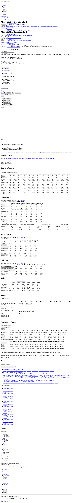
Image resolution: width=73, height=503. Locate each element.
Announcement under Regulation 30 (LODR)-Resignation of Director (30, 382)
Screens (5, 7)
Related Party (4, 201)
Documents (55, 26)
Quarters (24, 26)
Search (12, 367)
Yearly (7, 327)
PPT (4, 438)
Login (4, 14)
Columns (4, 161)
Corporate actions (4, 238)
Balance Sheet (36, 26)
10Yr (16, 92)
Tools (5, 11)
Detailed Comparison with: (7, 163)
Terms (2, 469)
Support (5, 484)
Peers (21, 26)
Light (5, 489)
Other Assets (4, 255)
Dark (5, 491)
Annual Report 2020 (8, 402)
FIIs (2, 334)
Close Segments (4, 172)
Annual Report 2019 (8, 404)
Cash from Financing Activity (7, 270)
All (15, 367)
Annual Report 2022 (8, 397)
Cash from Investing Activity (7, 268)
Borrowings (4, 245)
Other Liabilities (5, 246)
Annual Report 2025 (8, 389)
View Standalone (21, 171)
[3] (5, 60)
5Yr (13, 92)
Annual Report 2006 (8, 422)
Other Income (4, 182)
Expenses (3, 177)
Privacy (6, 469)
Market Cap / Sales (8, 104)
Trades (2, 329)
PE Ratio (6, 94)
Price (2, 94)
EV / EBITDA (7, 100)
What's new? (6, 475)
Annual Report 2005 (8, 425)
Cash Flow (42, 26)
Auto (5, 492)
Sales (3, 175)
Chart (14, 26)
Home (4, 5)
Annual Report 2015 (8, 415)
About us (5, 483)
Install (5, 478)
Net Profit (3, 190)
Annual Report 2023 (8, 394)
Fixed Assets (4, 250)
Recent (2, 367)
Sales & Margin (7, 98)
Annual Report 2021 (8, 399)
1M (1, 92)
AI (6, 25)
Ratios (46, 26)
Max (19, 92)
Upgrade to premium (14, 49)
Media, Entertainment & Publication (20, 158)
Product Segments (13, 172)
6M (4, 92)
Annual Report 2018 (8, 407)
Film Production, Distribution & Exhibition (44, 158)
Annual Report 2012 (8, 420)
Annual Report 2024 (8, 391)
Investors (50, 26)
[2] (14, 55)
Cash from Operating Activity (7, 266)
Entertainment (31, 158)
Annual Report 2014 (8, 417)
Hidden (11, 94)
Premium (5, 474)
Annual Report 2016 (8, 412)
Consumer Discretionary (6, 158)
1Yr (7, 92)
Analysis (18, 26)
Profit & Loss (30, 26)
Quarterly (3, 327)
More (2, 95)
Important (7, 367)
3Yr (10, 92)
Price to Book (7, 102)
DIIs (2, 336)
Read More (5, 68)
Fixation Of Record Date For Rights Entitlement (28, 370)
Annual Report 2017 (8, 409)
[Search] (4, 9)
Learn (4, 476)
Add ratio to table (4, 88)
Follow (2, 39)
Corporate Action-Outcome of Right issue (30, 373)
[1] (12, 52)
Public (3, 337)
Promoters (3, 332)
